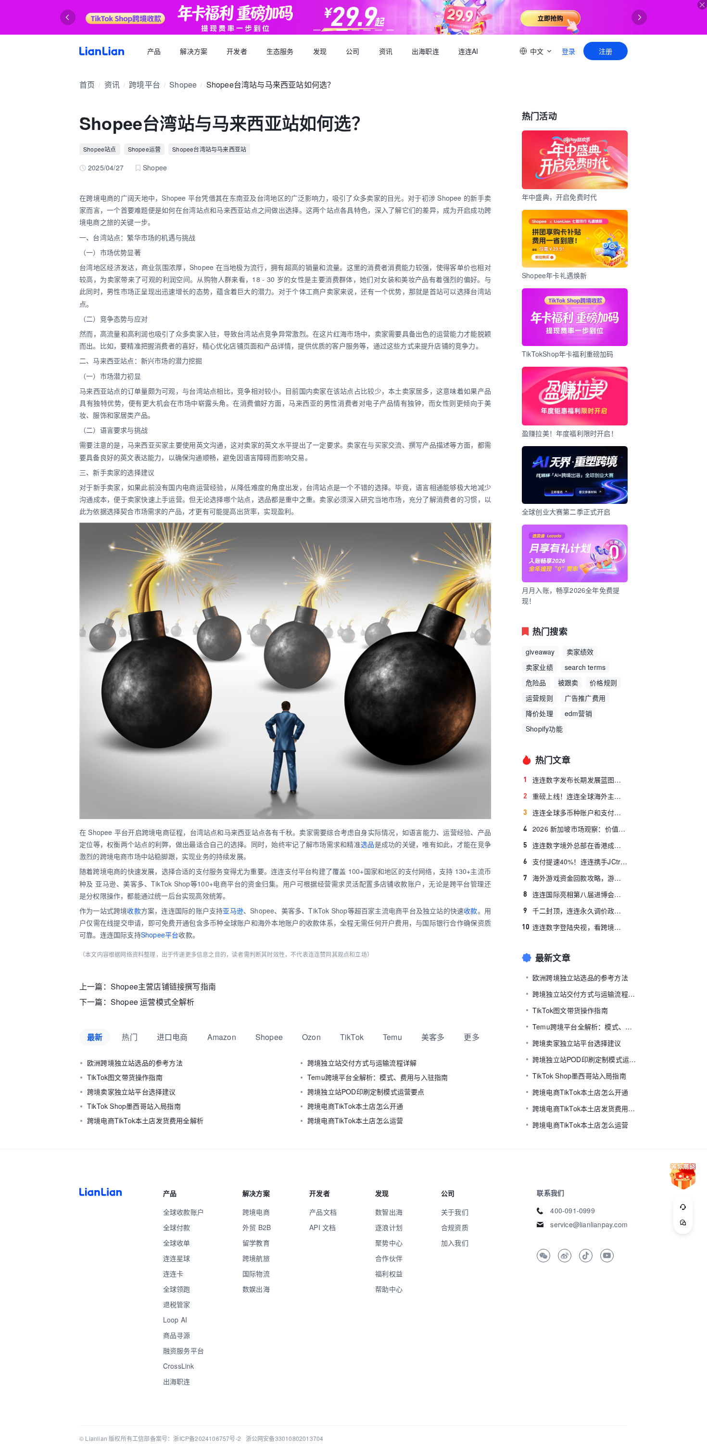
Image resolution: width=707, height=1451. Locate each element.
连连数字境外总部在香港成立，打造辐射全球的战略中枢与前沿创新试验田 (575, 845)
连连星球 (176, 1258)
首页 (101, 51)
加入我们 (454, 1242)
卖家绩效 (580, 651)
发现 (320, 51)
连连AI (468, 51)
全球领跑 (176, 1289)
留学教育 (256, 1242)
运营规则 (539, 698)
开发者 (237, 51)
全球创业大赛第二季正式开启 (566, 511)
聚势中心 (389, 1242)
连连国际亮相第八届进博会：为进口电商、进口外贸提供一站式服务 (575, 894)
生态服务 (280, 51)
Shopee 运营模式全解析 (153, 1001)
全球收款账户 (183, 1212)
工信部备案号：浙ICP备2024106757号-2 (186, 1438)
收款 (133, 910)
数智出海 (389, 1212)
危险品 (536, 682)
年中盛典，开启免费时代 (559, 197)
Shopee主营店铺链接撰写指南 (163, 986)
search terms (585, 667)
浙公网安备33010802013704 (285, 1438)
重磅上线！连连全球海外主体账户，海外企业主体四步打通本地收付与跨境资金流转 (575, 796)
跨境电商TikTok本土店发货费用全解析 (145, 1120)
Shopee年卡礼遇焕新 (554, 275)
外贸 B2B (256, 1227)
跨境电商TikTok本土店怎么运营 (355, 1120)
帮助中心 (389, 1289)
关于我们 (454, 1212)
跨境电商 (256, 1212)
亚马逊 (233, 910)
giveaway (540, 651)
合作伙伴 (389, 1258)
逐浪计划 (389, 1227)
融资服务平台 (183, 1350)
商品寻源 (176, 1335)
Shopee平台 (160, 934)
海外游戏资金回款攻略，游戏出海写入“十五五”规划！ (575, 878)
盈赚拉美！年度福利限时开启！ (570, 433)
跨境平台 (144, 84)
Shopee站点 (99, 149)
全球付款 (176, 1227)
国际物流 (256, 1273)
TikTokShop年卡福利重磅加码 (568, 354)
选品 (368, 844)
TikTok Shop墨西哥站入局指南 (134, 1106)
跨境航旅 (256, 1258)
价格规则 (603, 682)
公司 (352, 51)
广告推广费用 (585, 698)
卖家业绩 (539, 667)
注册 (605, 51)
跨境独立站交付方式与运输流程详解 (362, 1062)
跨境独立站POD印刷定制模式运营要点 (366, 1091)
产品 (154, 51)
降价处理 (539, 713)
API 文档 (322, 1227)
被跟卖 (568, 682)
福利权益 (389, 1273)
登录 (568, 51)
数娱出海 (256, 1289)
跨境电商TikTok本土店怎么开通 (355, 1106)
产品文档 (323, 1212)
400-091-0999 (572, 1210)
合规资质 (454, 1227)
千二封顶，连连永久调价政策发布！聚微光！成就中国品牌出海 (575, 910)
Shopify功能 (544, 728)
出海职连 (425, 51)
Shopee (183, 84)
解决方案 (193, 51)
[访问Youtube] (607, 1255)
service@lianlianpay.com (589, 1224)
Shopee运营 (144, 149)
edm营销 (578, 713)
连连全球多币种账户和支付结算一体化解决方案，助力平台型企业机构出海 (575, 812)
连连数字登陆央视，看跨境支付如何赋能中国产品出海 (575, 927)
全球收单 (176, 1242)
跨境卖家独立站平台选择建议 (131, 1091)
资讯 (385, 51)
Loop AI (175, 1319)
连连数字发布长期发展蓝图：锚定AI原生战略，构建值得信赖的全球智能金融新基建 (575, 779)
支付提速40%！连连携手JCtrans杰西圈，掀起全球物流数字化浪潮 (575, 861)
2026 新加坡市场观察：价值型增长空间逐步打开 (575, 829)
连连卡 (173, 1273)
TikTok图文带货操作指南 (125, 1077)
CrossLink (178, 1366)
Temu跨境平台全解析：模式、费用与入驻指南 (377, 1077)
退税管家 (176, 1304)
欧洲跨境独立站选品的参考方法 (135, 1062)
